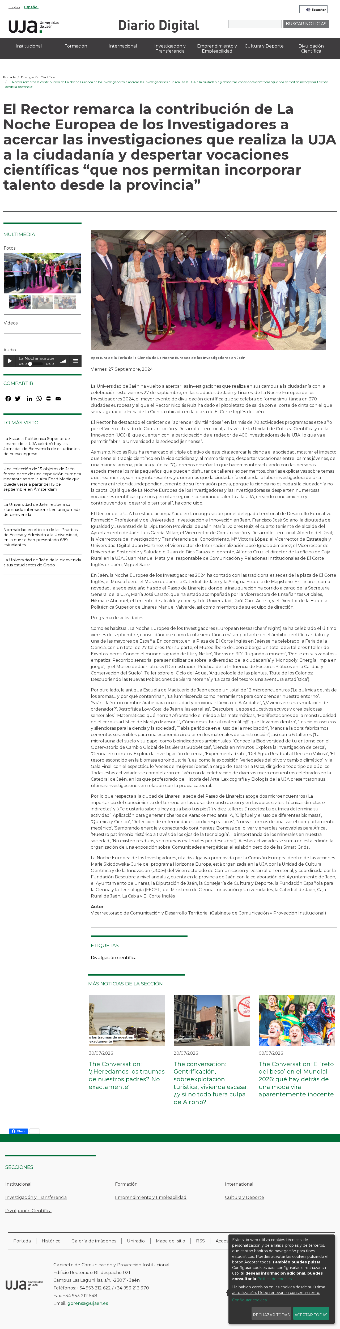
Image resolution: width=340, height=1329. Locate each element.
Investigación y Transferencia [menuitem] (170, 49)
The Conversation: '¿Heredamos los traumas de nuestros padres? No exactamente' (127, 1076)
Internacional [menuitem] (123, 46)
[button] (208, 291)
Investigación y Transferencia (36, 1197)
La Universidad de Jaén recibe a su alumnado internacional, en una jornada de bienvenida (41, 509)
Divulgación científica (114, 957)
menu (76, 361)
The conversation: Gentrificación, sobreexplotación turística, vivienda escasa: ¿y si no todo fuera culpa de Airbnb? (211, 1083)
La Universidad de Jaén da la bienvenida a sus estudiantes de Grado (42, 562)
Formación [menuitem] (76, 46)
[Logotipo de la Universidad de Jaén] (34, 25)
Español (31, 7)
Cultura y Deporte (244, 1197)
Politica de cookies (274, 1278)
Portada (9, 77)
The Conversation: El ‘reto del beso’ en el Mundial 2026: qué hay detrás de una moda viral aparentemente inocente (296, 1079)
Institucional (18, 1184)
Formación (126, 1184)
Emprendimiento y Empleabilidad (150, 1197)
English (14, 7)
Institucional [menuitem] (29, 46)
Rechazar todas (271, 1315)
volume (63, 361)
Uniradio (136, 1240)
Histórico (51, 1240)
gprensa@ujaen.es (87, 1303)
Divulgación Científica (38, 77)
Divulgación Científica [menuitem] (311, 49)
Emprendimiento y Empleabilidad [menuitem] (217, 49)
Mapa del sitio (170, 1240)
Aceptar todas (311, 1315)
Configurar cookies (249, 1300)
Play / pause (9, 361)
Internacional (239, 1184)
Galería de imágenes (93, 1240)
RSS (200, 1240)
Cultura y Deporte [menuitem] (264, 46)
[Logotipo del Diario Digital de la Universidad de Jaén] (158, 25)
